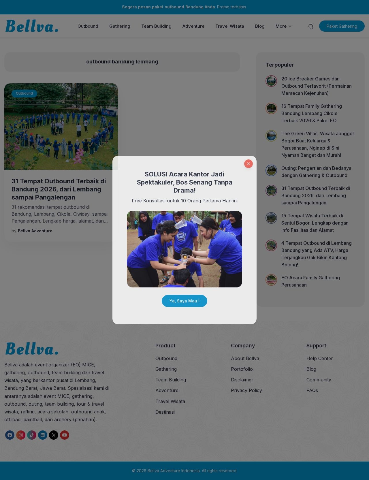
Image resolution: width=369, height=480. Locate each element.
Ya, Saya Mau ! (184, 300)
